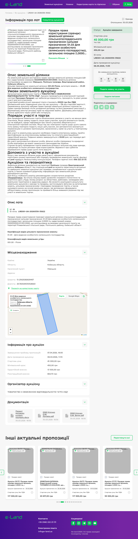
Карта (61, 296)
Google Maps (74, 296)
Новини (69, 4)
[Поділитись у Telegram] (101, 107)
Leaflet (84, 335)
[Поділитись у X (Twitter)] (112, 107)
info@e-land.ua (45, 531)
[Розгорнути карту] (83, 296)
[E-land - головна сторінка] (13, 4)
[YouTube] (95, 523)
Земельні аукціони (53, 4)
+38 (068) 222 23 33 (47, 522)
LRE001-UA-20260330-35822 (39, 13)
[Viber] (89, 523)
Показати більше (57, 58)
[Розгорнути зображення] (43, 60)
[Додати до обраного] (43, 32)
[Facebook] (73, 523)
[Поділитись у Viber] (107, 107)
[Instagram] (79, 523)
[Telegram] (84, 523)
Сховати (16, 310)
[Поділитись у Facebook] (96, 107)
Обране (116, 4)
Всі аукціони (20, 13)
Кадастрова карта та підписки (91, 4)
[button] (10, 329)
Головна (8, 13)
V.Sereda (85, 534)
